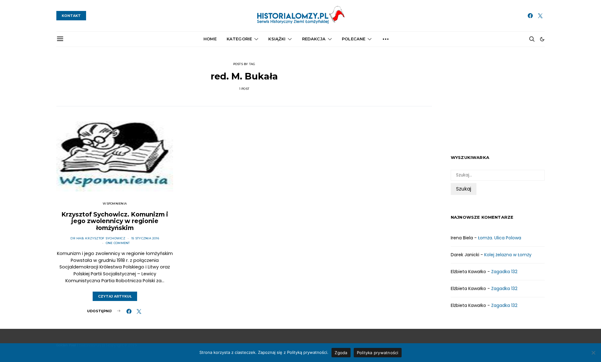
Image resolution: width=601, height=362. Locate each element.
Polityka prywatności (377, 352)
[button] (542, 39)
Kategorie (239, 38)
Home (210, 38)
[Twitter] (540, 15)
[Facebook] (530, 15)
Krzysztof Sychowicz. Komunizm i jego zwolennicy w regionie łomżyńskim (114, 221)
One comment (118, 243)
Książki (276, 38)
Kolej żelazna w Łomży (508, 255)
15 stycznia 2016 (145, 238)
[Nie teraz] (593, 352)
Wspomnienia (115, 203)
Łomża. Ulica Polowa (499, 238)
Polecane (353, 38)
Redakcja (314, 38)
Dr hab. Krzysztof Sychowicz (97, 238)
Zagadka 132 (504, 271)
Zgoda (341, 352)
